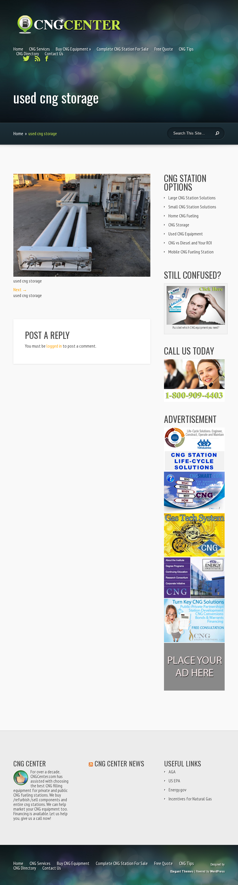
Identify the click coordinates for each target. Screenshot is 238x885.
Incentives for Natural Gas (190, 799)
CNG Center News (119, 763)
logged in (54, 346)
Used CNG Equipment (185, 234)
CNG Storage (178, 225)
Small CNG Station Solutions (192, 207)
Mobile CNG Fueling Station (191, 252)
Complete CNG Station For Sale (123, 49)
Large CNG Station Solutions (192, 198)
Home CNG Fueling (183, 216)
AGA (172, 772)
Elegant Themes (181, 871)
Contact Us (54, 53)
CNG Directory (27, 53)
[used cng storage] (81, 275)
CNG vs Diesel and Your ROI (190, 243)
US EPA (174, 781)
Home (18, 49)
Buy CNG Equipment (72, 49)
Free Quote (163, 49)
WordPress (217, 871)
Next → (20, 289)
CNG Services (39, 49)
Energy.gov (177, 790)
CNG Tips (186, 49)
